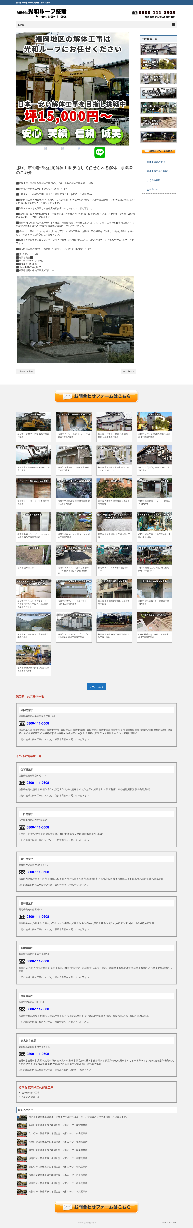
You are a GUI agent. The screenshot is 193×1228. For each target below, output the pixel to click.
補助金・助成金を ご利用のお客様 (152, 122)
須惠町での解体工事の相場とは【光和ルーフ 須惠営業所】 (59, 1158)
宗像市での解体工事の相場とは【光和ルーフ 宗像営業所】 (59, 1174)
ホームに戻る (96, 686)
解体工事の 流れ (148, 137)
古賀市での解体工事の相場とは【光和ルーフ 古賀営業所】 (59, 1191)
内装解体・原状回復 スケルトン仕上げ (153, 78)
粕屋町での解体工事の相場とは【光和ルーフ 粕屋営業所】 (59, 1141)
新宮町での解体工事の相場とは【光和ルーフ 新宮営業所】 (59, 1124)
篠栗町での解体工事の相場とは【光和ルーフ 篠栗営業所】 (59, 1149)
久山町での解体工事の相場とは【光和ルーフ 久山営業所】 (59, 1133)
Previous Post (26, 371)
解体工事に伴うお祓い (158, 171)
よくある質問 (154, 180)
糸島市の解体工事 (30, 1096)
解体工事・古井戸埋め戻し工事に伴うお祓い (158, 107)
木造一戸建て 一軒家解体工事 (151, 49)
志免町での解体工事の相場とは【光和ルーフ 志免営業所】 (59, 1166)
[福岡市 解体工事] (41, 13)
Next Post (127, 371)
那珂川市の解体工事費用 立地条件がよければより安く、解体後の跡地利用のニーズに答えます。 (79, 1116)
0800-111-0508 (38, 723)
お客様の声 (152, 189)
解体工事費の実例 (156, 161)
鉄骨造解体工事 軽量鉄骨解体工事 (152, 93)
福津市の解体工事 (30, 1092)
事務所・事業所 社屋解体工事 (151, 63)
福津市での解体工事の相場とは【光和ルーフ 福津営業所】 (59, 1183)
